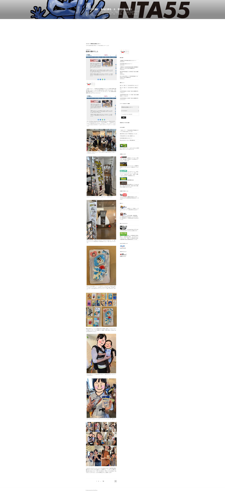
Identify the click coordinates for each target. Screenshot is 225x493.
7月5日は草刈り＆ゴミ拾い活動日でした (127, 135)
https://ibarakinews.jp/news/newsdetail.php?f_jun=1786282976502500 (103, 121)
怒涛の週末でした (92, 51)
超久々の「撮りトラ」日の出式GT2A (127, 85)
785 (103, 481)
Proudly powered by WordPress (91, 490)
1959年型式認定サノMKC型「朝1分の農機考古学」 (129, 91)
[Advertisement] (112, 34)
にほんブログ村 (123, 248)
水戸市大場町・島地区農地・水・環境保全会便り (109, 9)
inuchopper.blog (130, 229)
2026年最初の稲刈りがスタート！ (126, 63)
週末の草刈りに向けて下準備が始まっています (128, 133)
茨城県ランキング (123, 256)
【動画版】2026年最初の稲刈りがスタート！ (128, 60)
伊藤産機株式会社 (130, 180)
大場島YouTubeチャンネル (132, 196)
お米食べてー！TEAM (131, 208)
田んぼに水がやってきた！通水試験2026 (127, 140)
